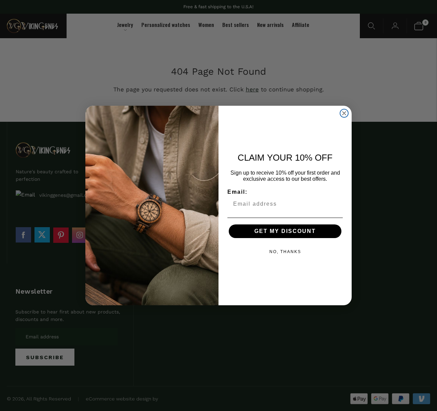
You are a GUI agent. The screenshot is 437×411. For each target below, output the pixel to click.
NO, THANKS (285, 251)
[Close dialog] (344, 113)
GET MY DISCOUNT (285, 231)
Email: (237, 192)
